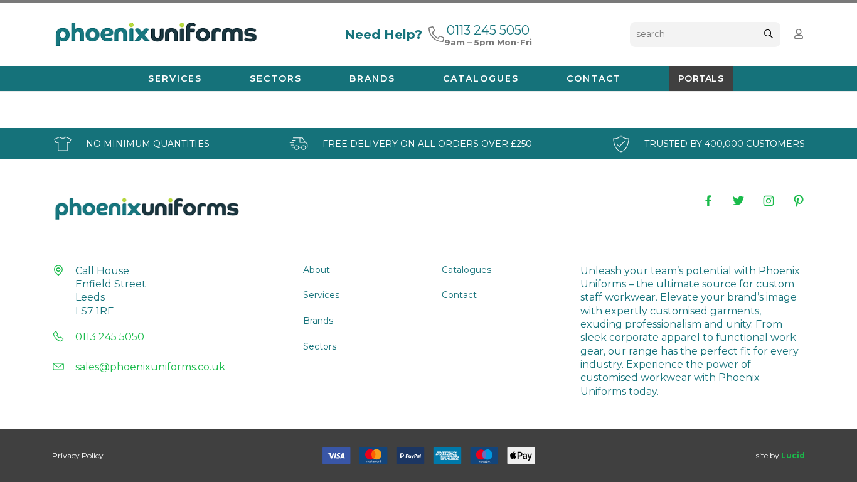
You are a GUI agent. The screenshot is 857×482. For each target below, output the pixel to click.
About (316, 270)
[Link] (436, 33)
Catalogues (466, 270)
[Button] (799, 34)
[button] (208, 78)
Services (321, 295)
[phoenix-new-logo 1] (155, 34)
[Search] (768, 34)
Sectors (319, 346)
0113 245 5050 (109, 337)
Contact (459, 295)
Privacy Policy (78, 455)
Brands (318, 320)
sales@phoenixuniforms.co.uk (150, 367)
